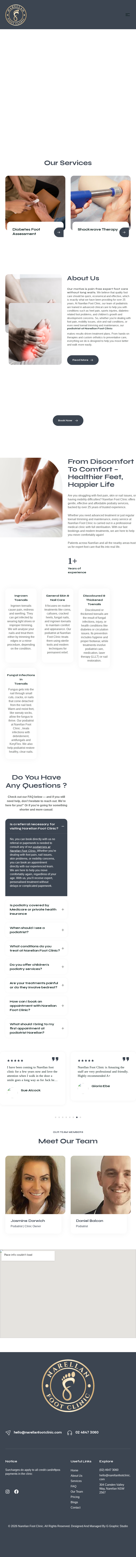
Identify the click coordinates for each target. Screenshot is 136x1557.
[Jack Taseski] (35, 1185)
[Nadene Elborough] (101, 1185)
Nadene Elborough (94, 1221)
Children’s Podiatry (96, 229)
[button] (55, 1117)
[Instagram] (9, 1493)
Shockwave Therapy (32, 229)
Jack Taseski (23, 1221)
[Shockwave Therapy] (35, 203)
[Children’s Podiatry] (101, 203)
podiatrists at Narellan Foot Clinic (30, 849)
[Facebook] (18, 1493)
